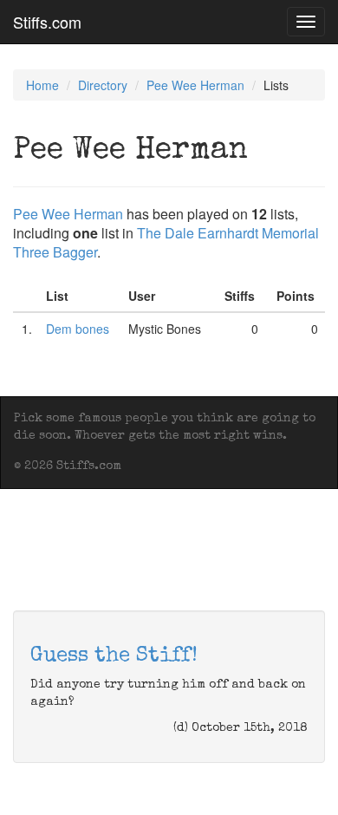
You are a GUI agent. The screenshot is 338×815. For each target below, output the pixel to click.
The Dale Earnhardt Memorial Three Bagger (166, 242)
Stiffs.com (47, 21)
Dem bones (77, 328)
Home (42, 85)
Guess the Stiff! (114, 656)
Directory (102, 85)
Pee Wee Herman (195, 85)
